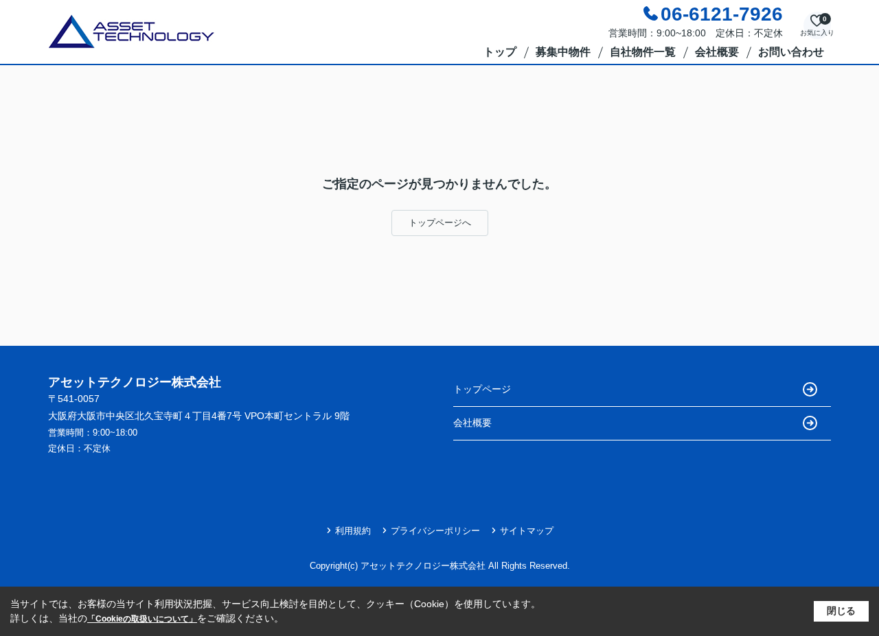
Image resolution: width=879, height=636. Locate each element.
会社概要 (717, 52)
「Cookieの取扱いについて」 (142, 619)
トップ (499, 52)
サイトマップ (526, 531)
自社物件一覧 (643, 52)
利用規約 (353, 531)
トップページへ (440, 222)
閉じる (841, 610)
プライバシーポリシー (435, 531)
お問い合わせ (791, 52)
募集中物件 (563, 52)
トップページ (482, 389)
